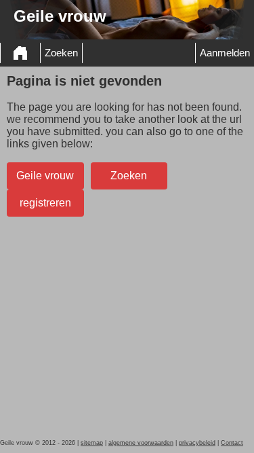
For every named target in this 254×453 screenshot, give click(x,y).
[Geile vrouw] (20, 53)
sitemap (92, 442)
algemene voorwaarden (140, 442)
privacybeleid (197, 442)
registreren (45, 203)
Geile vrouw (45, 175)
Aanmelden (225, 53)
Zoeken (61, 53)
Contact (232, 442)
